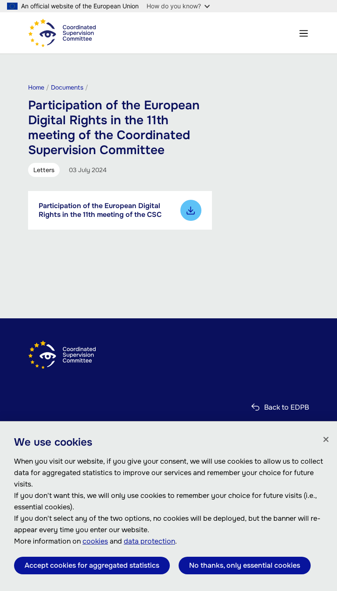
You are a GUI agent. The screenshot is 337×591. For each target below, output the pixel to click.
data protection (149, 541)
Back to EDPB (286, 407)
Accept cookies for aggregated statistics (92, 565)
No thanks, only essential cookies (244, 565)
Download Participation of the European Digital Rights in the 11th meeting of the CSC (190, 210)
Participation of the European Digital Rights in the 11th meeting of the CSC (100, 210)
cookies (95, 541)
